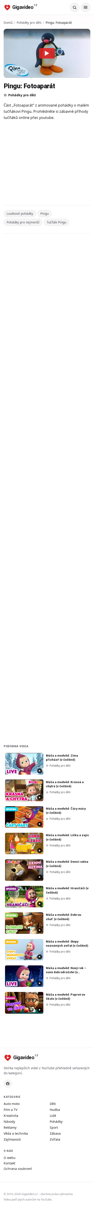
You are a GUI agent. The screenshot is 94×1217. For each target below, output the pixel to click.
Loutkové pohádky (20, 213)
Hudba (55, 1109)
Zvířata (55, 1139)
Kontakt (9, 1163)
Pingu (44, 213)
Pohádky (56, 1121)
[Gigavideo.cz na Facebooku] (8, 1084)
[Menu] (85, 7)
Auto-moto (12, 1103)
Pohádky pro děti (29, 22)
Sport (54, 1127)
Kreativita (11, 1115)
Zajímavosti (12, 1139)
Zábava (55, 1133)
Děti (53, 1103)
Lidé (53, 1115)
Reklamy (10, 1127)
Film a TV (10, 1109)
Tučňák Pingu (56, 222)
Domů (8, 22)
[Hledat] (74, 7)
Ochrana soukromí (18, 1168)
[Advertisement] (47, 163)
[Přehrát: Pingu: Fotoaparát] (47, 53)
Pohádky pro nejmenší (23, 222)
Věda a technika (16, 1133)
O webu (10, 1157)
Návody (9, 1121)
